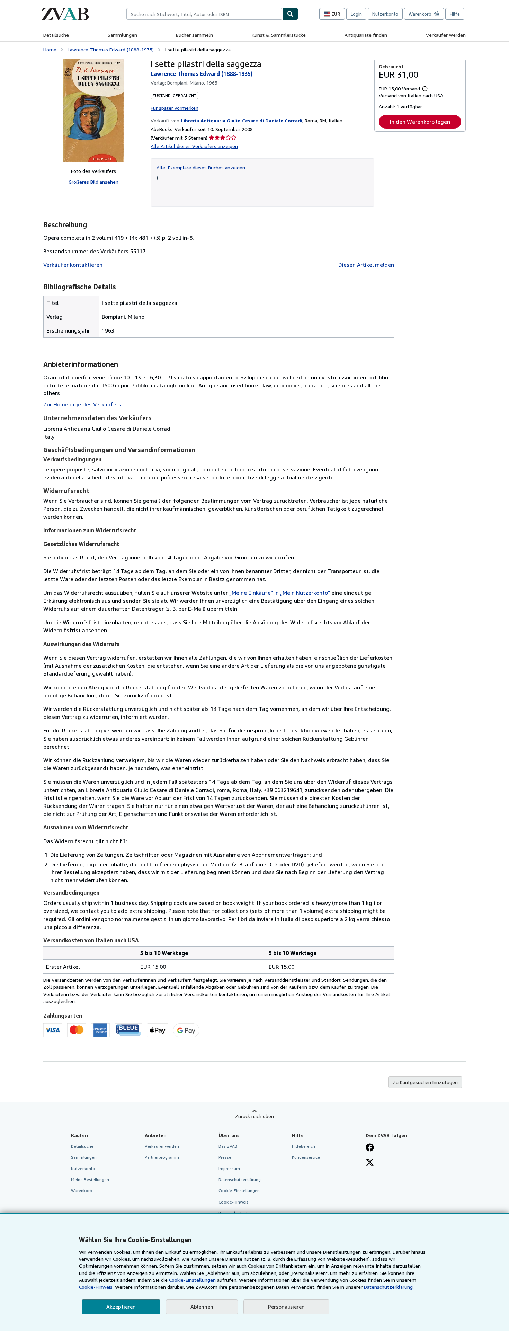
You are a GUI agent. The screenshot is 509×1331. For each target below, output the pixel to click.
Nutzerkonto (385, 14)
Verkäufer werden (446, 35)
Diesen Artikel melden (366, 264)
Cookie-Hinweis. (96, 1287)
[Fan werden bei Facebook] (370, 1148)
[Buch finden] (290, 14)
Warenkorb (81, 1190)
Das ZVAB (228, 1146)
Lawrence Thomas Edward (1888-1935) (111, 49)
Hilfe (455, 14)
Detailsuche (56, 35)
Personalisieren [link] (286, 1307)
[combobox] (204, 14)
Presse (224, 1157)
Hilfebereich (303, 1146)
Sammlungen (122, 35)
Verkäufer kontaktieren (72, 264)
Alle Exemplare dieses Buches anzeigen (201, 167)
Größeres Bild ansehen (93, 182)
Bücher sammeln (194, 35)
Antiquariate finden (366, 35)
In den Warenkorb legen (420, 121)
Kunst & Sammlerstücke (279, 35)
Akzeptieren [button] (121, 1307)
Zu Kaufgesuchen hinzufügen (425, 1082)
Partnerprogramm (162, 1157)
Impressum (229, 1168)
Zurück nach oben (254, 1116)
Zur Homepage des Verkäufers (82, 404)
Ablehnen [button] (201, 1307)
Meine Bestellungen (90, 1179)
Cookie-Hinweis (233, 1202)
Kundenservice (306, 1157)
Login (356, 14)
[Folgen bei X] (370, 1163)
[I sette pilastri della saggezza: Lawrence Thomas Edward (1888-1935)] (93, 110)
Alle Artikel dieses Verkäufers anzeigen (194, 146)
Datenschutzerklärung (239, 1179)
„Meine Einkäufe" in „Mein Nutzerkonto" (279, 592)
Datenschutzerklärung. (389, 1287)
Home (49, 49)
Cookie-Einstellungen (192, 1280)
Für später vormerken (174, 108)
